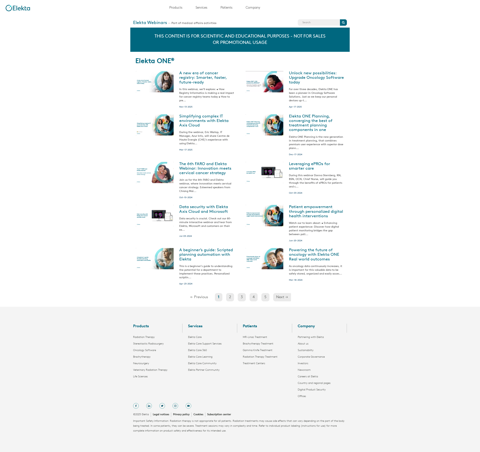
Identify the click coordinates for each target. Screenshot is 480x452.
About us (303, 343)
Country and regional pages (314, 383)
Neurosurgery (141, 363)
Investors (303, 363)
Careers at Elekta (308, 376)
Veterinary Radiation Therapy (150, 370)
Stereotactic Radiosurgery (148, 343)
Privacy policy (181, 414)
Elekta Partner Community (204, 370)
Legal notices (161, 414)
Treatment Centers (254, 363)
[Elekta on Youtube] (188, 406)
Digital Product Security (312, 389)
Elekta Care (195, 337)
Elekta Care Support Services (205, 343)
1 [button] (218, 297)
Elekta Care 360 (197, 350)
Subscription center (219, 414)
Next (282, 297)
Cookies (198, 414)
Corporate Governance (311, 357)
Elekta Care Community (202, 363)
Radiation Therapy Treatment (260, 357)
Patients (226, 8)
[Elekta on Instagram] (175, 406)
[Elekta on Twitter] (162, 406)
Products (175, 8)
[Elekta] (18, 8)
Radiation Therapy (144, 337)
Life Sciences (140, 376)
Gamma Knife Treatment (257, 350)
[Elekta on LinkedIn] (149, 406)
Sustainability (306, 350)
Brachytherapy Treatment (258, 343)
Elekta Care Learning (200, 357)
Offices (302, 396)
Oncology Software (144, 350)
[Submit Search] (343, 22)
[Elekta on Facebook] (136, 406)
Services (201, 8)
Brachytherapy (142, 357)
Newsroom (304, 370)
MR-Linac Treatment (255, 337)
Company (253, 8)
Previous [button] (199, 297)
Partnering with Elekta (311, 337)
